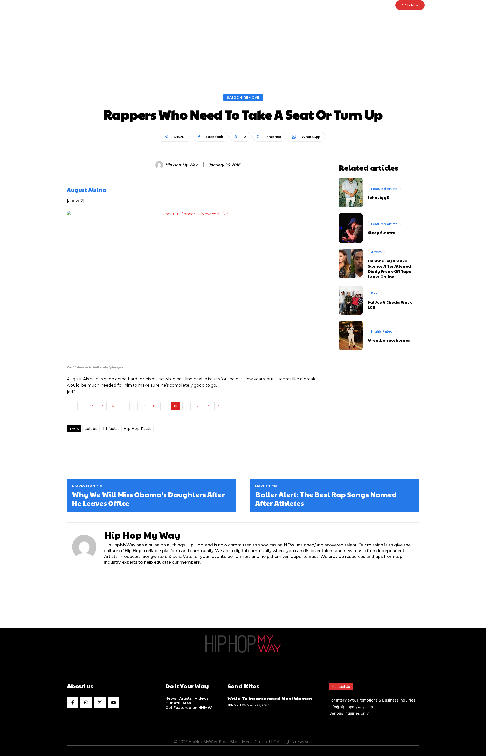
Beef (375, 293)
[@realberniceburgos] (351, 335)
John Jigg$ (378, 197)
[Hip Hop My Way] (160, 165)
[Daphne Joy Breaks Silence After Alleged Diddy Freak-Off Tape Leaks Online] (351, 263)
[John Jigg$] (351, 192)
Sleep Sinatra (382, 232)
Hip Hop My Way (181, 165)
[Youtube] (113, 702)
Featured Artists (384, 189)
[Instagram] (86, 702)
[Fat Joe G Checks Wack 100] (351, 300)
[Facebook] (72, 702)
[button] (243, 5)
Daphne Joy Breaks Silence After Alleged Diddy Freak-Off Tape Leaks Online (389, 268)
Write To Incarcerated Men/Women (269, 698)
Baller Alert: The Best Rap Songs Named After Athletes (326, 498)
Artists (376, 252)
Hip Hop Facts (138, 428)
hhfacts (110, 428)
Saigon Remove (243, 97)
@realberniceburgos (389, 340)
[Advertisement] (243, 55)
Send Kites (236, 705)
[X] (99, 702)
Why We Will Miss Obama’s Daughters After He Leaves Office (148, 498)
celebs (91, 428)
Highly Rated (381, 331)
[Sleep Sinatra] (351, 227)
